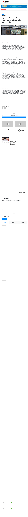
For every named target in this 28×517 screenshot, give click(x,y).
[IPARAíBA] (5, 2)
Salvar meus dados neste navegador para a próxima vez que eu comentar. (10, 214)
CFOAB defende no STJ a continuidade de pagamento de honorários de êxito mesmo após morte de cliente (13, 143)
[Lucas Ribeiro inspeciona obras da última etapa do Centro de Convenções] (4, 362)
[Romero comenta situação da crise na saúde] (4, 417)
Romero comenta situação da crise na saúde (11, 9)
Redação (8, 106)
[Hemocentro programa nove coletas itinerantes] (4, 252)
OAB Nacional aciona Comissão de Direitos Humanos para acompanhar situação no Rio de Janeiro (22, 193)
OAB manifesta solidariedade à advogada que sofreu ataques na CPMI (5, 142)
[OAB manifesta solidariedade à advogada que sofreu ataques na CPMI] (5, 139)
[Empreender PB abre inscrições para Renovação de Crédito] (4, 307)
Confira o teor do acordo (5, 102)
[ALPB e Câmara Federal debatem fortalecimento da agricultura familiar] (4, 472)
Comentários (22, 222)
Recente (5, 222)
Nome (2, 209)
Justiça (2, 14)
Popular (13, 222)
